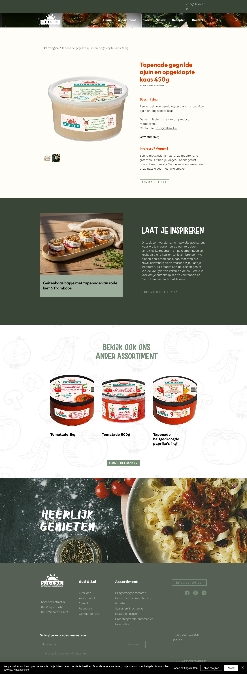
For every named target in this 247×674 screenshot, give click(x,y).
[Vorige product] (45, 400)
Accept (231, 668)
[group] (123, 408)
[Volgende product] (202, 400)
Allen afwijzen (211, 668)
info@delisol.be (166, 128)
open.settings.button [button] (186, 668)
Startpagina (51, 48)
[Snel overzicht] (72, 400)
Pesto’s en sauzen (127, 613)
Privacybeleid (21, 669)
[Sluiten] (242, 668)
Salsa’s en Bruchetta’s (129, 608)
